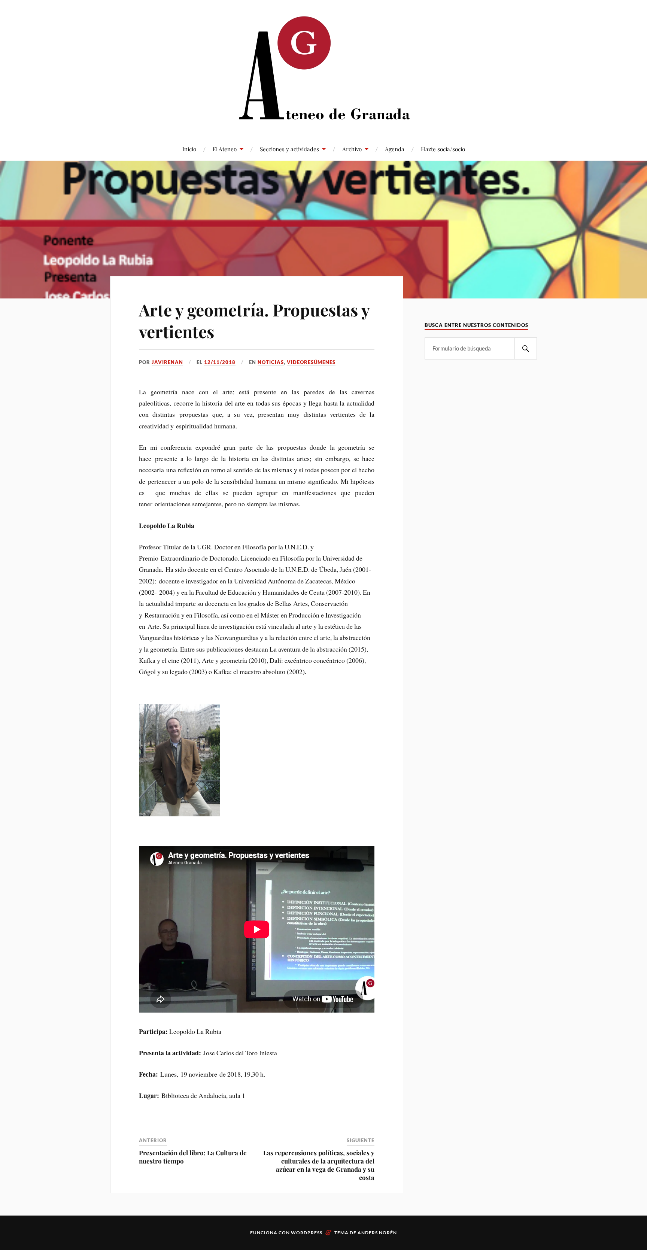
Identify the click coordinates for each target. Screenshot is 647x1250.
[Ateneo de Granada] (323, 67)
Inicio (189, 149)
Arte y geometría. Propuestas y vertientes (254, 320)
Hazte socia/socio (443, 149)
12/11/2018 (220, 362)
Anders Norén (377, 1232)
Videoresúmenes (311, 362)
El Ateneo (225, 149)
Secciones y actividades (289, 149)
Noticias (271, 362)
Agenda (394, 149)
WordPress (306, 1232)
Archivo (352, 149)
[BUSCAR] (525, 348)
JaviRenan (167, 362)
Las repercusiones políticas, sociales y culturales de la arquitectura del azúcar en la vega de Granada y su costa (318, 1165)
